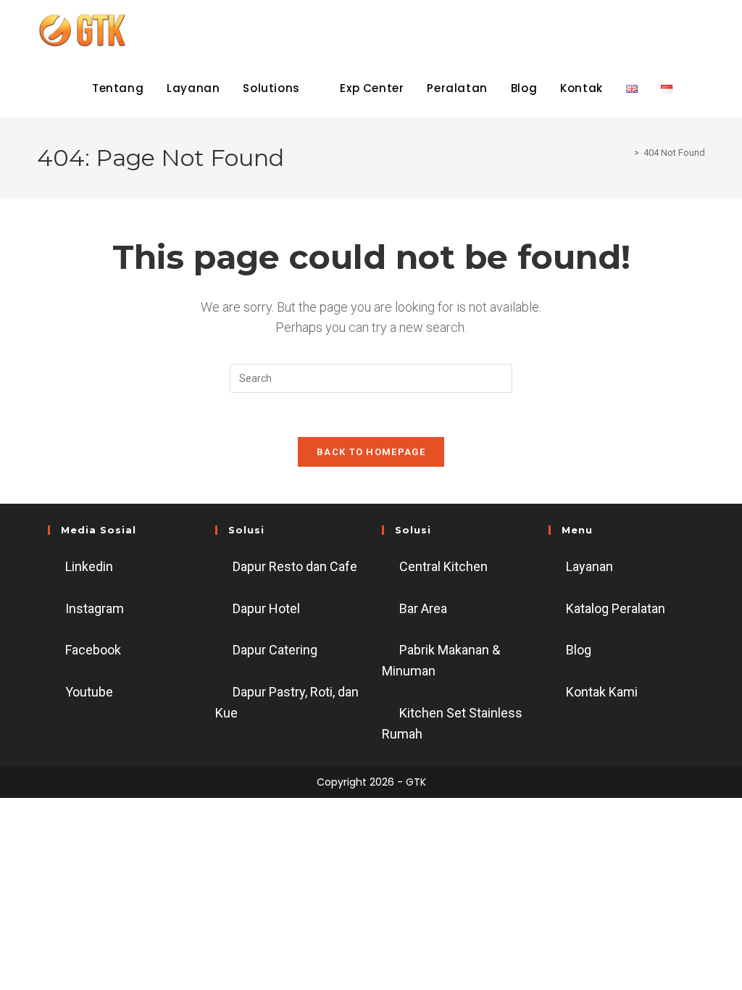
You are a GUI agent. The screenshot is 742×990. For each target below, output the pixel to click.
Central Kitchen (443, 566)
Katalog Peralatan (615, 608)
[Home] (626, 152)
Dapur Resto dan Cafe (295, 566)
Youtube (89, 691)
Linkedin (89, 566)
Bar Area (423, 608)
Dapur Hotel (266, 608)
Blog (578, 649)
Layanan (589, 566)
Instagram (94, 608)
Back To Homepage (371, 451)
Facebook (93, 649)
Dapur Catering (275, 649)
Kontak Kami (602, 691)
